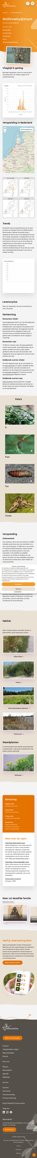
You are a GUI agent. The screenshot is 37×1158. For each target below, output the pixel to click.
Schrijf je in (9, 1129)
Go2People (21, 1140)
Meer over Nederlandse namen (19, 858)
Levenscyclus (7, 33)
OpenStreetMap (28, 126)
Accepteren (18, 584)
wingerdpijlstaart (8, 374)
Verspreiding (7, 30)
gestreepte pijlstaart (11, 372)
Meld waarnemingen (12, 1038)
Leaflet (24, 126)
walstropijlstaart (10, 365)
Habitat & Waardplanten (10, 42)
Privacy (19, 1146)
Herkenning (6, 36)
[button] (5, 128)
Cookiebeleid (17, 591)
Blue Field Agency (18, 1142)
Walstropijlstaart (8, 382)
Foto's (4, 39)
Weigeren (18, 589)
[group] (15, 919)
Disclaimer (18, 1149)
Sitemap (18, 1153)
